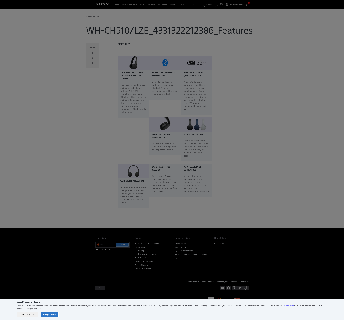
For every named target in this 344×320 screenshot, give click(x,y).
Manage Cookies (28, 314)
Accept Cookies (49, 314)
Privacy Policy (288, 306)
